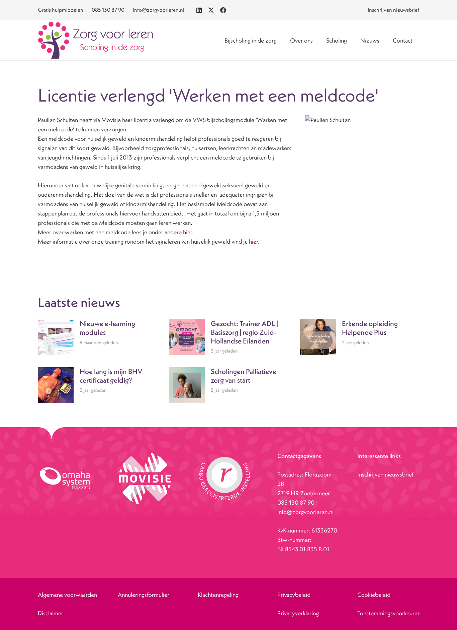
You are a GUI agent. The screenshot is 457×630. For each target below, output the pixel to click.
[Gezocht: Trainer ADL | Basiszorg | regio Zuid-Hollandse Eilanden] (228, 337)
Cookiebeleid (373, 594)
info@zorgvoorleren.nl (305, 512)
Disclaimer (50, 613)
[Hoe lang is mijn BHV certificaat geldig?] (97, 385)
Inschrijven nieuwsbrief (385, 474)
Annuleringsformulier (143, 594)
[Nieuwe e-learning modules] (97, 337)
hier (187, 232)
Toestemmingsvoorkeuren (389, 613)
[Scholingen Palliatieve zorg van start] (228, 385)
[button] (318, 40)
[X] (211, 10)
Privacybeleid (293, 594)
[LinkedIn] (199, 10)
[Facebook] (223, 10)
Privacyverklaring (298, 613)
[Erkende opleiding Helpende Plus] (359, 337)
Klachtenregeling (218, 594)
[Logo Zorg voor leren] (95, 40)
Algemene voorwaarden (67, 594)
